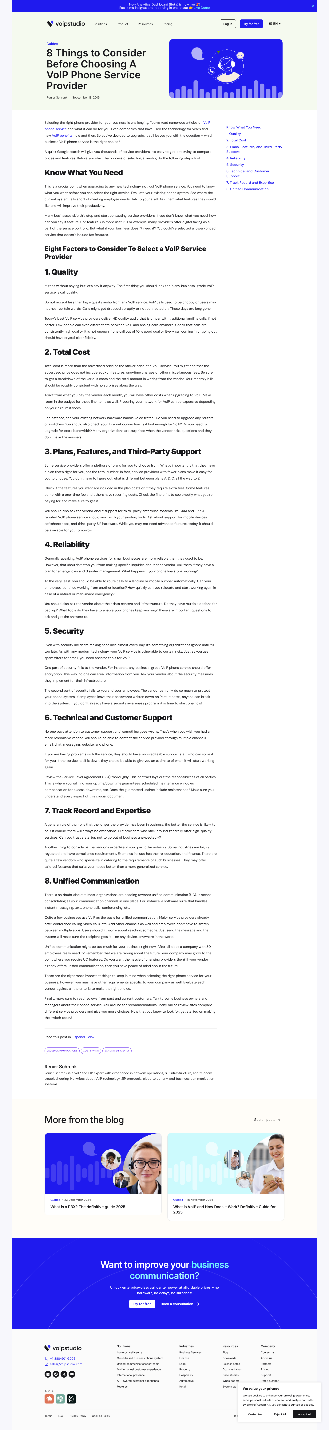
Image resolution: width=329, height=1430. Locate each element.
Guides (52, 44)
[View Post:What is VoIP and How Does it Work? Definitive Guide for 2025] (226, 1163)
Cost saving (91, 1050)
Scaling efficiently (117, 1050)
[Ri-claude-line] (49, 1399)
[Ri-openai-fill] (60, 1399)
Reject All (280, 1414)
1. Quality (234, 134)
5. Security (235, 164)
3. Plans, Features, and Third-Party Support (254, 149)
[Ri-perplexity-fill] (71, 1399)
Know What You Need (244, 127)
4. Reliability (236, 158)
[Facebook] (56, 1374)
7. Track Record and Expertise (250, 182)
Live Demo (202, 7)
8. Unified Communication (248, 189)
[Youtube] (72, 1374)
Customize (255, 1414)
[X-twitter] (64, 1374)
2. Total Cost (236, 140)
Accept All (304, 1414)
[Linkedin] (48, 1374)
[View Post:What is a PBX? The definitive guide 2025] (103, 1163)
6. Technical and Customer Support (247, 173)
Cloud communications (62, 1050)
